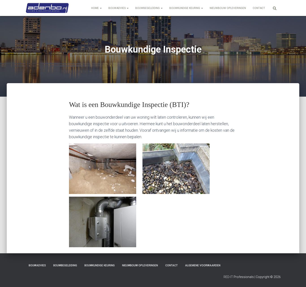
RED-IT (228, 277)
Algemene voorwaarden (202, 265)
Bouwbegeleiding (147, 8)
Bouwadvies (117, 8)
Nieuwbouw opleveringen (228, 8)
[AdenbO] (47, 8)
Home (95, 8)
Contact (259, 8)
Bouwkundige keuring (185, 8)
